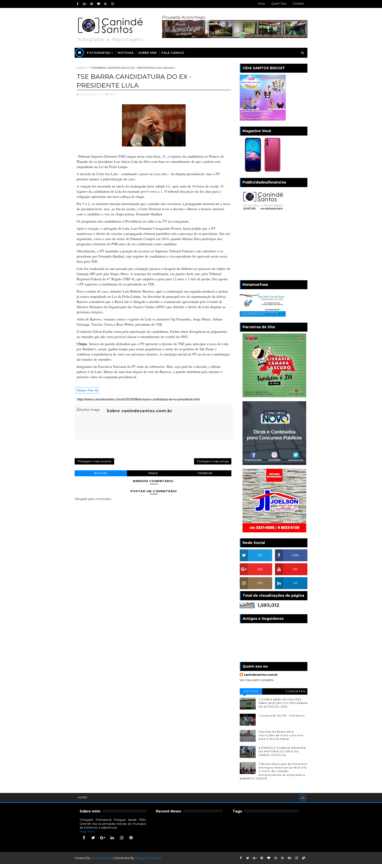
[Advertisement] (273, 246)
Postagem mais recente (94, 461)
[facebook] (78, 4)
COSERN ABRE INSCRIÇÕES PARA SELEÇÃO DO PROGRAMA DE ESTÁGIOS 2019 (283, 703)
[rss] (105, 4)
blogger (100, 473)
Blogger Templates (148, 858)
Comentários (296, 692)
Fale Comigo (173, 53)
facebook (205, 473)
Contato (298, 3)
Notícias (126, 53)
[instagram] (112, 4)
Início (261, 3)
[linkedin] (112, 838)
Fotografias (98, 53)
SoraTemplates (101, 858)
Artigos (251, 691)
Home (81, 67)
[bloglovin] (98, 4)
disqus (153, 473)
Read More (87, 831)
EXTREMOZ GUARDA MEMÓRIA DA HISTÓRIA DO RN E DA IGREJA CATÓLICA (282, 751)
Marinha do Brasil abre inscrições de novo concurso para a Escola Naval (281, 735)
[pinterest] (92, 4)
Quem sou (278, 3)
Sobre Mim (147, 53)
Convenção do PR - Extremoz (282, 715)
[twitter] (93, 838)
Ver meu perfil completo (257, 680)
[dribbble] (276, 858)
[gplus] (85, 4)
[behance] (289, 858)
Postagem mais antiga (213, 461)
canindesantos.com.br (261, 675)
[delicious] (303, 858)
